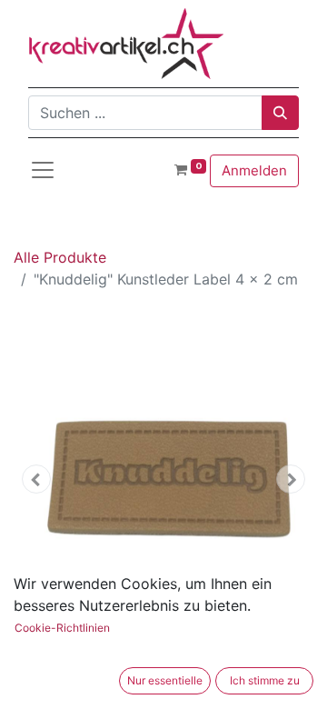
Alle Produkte (60, 257)
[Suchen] (280, 112)
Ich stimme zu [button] (265, 680)
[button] (36, 479)
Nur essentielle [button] (165, 680)
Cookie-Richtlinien (62, 627)
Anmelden (254, 170)
